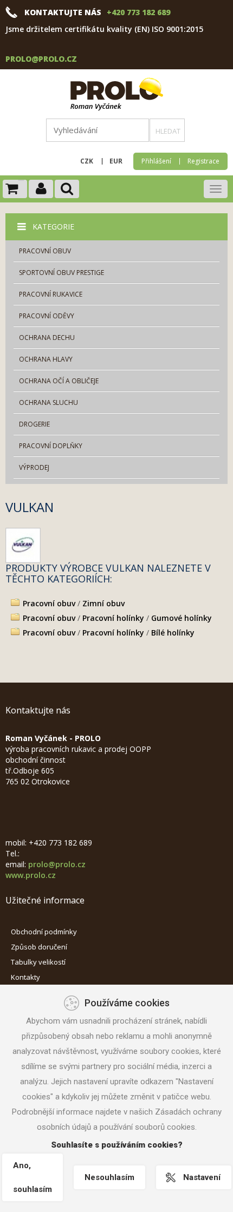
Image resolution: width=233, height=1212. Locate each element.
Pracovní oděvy (46, 315)
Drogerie (34, 424)
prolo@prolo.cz (41, 59)
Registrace (203, 161)
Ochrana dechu (47, 337)
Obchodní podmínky (44, 931)
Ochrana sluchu (48, 402)
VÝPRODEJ (34, 467)
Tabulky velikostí (38, 962)
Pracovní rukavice (50, 294)
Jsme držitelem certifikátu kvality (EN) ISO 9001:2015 (104, 29)
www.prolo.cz (30, 875)
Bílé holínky (173, 632)
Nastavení (202, 1177)
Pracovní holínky (113, 618)
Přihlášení (156, 161)
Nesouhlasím (109, 1177)
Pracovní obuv (45, 250)
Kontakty (25, 977)
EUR (115, 161)
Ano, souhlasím (32, 1177)
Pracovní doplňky (50, 445)
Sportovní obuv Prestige (61, 272)
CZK (86, 161)
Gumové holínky (181, 618)
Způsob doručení (39, 947)
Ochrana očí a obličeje (59, 380)
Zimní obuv (103, 603)
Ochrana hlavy (46, 359)
